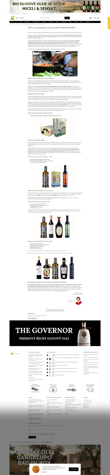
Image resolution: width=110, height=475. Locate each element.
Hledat (67, 17)
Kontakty (67, 414)
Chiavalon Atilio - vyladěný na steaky (38, 160)
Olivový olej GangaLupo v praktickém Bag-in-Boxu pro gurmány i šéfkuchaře (35, 414)
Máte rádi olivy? (31, 377)
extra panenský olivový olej (43, 49)
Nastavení (44, 471)
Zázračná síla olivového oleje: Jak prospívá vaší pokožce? (34, 369)
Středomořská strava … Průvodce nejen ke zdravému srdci (36, 366)
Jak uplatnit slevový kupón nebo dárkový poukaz (73, 405)
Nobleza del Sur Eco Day (35, 246)
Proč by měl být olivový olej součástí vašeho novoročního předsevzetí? (35, 372)
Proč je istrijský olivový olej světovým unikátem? (90, 355)
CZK (92, 13)
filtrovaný (51, 91)
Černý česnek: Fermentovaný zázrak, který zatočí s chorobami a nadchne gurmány (35, 356)
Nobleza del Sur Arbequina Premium (37, 205)
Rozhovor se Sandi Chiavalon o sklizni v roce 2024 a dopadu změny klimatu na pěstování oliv (90, 368)
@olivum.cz (87, 403)
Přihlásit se (32, 437)
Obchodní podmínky (69, 409)
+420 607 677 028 (88, 402)
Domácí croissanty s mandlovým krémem (54, 414)
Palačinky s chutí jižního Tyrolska (53, 407)
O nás (66, 412)
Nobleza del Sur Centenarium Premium (37, 244)
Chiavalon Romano (33, 206)
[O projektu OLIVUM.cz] (74, 300)
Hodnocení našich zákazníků (70, 407)
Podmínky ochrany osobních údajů (71, 410)
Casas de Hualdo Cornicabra (37, 159)
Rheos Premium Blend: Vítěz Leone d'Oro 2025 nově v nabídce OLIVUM (36, 410)
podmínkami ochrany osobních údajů (47, 434)
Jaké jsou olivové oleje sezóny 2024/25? (91, 362)
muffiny (39, 195)
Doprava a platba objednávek (48, 13)
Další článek (60, 310)
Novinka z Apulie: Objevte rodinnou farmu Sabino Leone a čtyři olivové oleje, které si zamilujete (36, 401)
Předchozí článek (51, 310)
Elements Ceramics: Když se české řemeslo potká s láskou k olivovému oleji (36, 406)
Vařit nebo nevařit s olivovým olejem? (90, 357)
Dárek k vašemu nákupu (60, 13)
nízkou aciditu (44, 91)
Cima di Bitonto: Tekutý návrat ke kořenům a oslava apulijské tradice (35, 418)
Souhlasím (74, 469)
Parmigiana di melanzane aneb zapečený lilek (54, 410)
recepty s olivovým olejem (62, 290)
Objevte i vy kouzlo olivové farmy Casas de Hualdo (91, 360)
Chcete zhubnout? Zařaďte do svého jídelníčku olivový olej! (35, 359)
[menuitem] (12, 22)
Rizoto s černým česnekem (52, 399)
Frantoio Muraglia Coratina (36, 162)
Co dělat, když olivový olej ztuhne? (90, 364)
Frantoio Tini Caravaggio (35, 247)
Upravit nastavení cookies (47, 442)
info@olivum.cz (88, 400)
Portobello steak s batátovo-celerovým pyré (54, 403)
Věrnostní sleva (68, 403)
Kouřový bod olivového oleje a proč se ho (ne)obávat (35, 380)
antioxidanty (55, 195)
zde (54, 469)
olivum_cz (87, 407)
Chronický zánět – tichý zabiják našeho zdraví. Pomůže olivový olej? (35, 362)
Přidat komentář (32, 318)
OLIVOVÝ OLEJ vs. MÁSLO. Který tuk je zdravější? (35, 375)
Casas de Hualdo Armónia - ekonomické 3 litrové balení (43, 115)
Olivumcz (87, 405)
